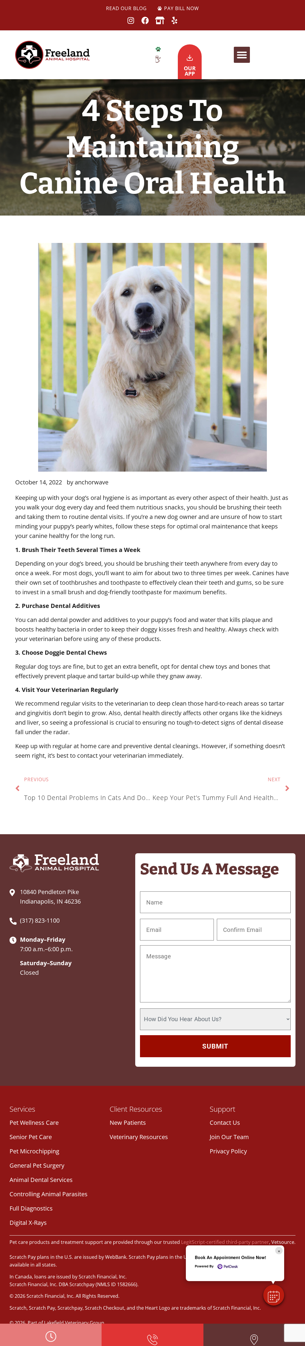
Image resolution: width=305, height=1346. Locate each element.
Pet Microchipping (34, 1151)
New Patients (128, 1123)
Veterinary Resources (139, 1137)
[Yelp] (174, 20)
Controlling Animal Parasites (49, 1194)
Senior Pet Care (31, 1137)
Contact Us (225, 1123)
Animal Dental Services (41, 1180)
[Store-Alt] (160, 20)
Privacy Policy (228, 1151)
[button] (242, 55)
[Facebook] (145, 20)
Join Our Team (229, 1137)
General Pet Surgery (37, 1165)
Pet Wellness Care (34, 1123)
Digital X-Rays (28, 1223)
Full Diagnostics (31, 1208)
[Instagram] (130, 20)
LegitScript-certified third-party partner (225, 1242)
